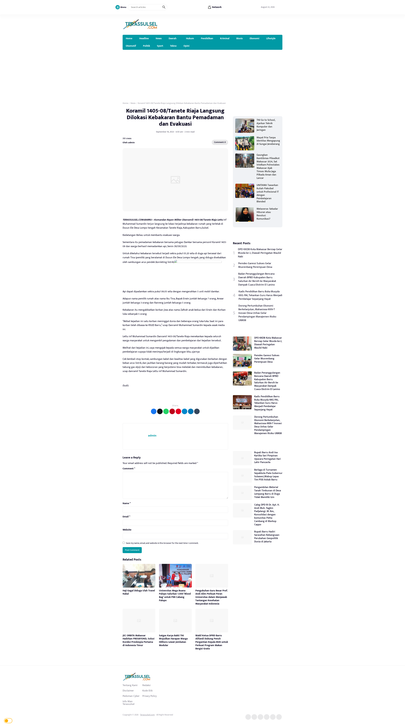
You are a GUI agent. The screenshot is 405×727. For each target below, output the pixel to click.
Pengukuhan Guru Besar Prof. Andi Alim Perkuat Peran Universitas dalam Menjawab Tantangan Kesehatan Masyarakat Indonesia (211, 597)
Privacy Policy (149, 696)
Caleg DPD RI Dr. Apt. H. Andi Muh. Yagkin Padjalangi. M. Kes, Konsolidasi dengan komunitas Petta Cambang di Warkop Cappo (266, 515)
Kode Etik (147, 691)
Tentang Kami (130, 685)
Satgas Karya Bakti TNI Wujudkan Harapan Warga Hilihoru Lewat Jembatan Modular (173, 640)
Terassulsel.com (147, 715)
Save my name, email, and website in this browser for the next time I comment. (162, 543)
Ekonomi (254, 38)
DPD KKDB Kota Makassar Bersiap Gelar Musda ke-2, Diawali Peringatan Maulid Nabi (260, 253)
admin (152, 435)
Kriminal (224, 38)
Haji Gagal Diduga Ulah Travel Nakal (139, 592)
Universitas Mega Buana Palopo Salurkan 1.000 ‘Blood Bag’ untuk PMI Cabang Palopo (175, 596)
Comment (129, 468)
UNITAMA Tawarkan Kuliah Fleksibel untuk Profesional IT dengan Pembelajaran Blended (268, 193)
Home (129, 38)
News (159, 38)
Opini (186, 46)
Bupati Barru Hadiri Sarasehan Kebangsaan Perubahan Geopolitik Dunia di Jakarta (266, 537)
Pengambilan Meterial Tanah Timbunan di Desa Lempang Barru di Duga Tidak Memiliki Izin (267, 492)
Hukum (190, 38)
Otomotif (131, 46)
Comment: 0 (220, 142)
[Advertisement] (202, 73)
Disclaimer (128, 691)
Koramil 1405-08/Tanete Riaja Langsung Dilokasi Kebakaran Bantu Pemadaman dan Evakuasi (175, 117)
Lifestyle (270, 38)
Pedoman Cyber (131, 696)
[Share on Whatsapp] (166, 411)
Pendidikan (207, 38)
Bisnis (239, 38)
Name (127, 503)
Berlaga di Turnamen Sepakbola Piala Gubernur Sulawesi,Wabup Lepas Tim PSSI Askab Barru (268, 475)
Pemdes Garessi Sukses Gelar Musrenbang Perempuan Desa (255, 265)
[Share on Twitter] (160, 411)
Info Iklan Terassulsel (128, 702)
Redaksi (146, 685)
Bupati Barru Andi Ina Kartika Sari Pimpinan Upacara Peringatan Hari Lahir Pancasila (267, 457)
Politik (146, 46)
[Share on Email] (172, 411)
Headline (144, 38)
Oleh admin (129, 142)
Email (126, 516)
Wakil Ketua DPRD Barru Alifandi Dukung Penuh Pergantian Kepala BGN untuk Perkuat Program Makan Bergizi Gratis (211, 642)
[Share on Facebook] (153, 411)
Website (127, 529)
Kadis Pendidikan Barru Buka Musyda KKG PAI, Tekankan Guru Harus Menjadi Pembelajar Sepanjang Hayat (260, 295)
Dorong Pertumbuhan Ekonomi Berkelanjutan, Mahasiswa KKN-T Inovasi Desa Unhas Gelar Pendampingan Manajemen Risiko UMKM (257, 313)
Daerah (172, 38)
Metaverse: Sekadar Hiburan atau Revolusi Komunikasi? (267, 214)
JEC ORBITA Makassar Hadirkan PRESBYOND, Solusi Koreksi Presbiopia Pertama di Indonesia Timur (138, 640)
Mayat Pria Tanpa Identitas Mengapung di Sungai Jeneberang (268, 140)
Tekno (173, 46)
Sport (160, 46)
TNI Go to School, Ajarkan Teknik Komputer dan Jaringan (266, 125)
